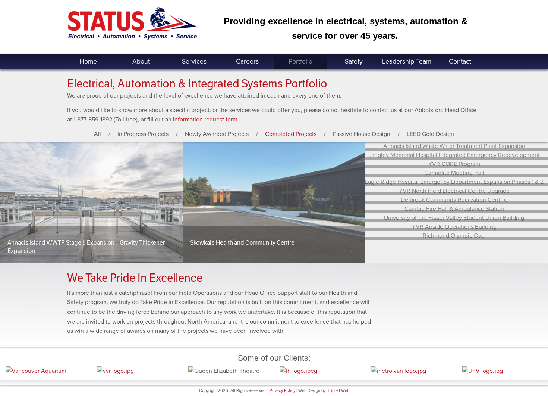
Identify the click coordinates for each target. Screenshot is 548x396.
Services (194, 61)
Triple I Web (338, 390)
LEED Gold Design (430, 134)
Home (88, 61)
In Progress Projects (143, 134)
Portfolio (300, 61)
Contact (460, 61)
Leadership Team (406, 61)
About (141, 61)
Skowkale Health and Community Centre (242, 243)
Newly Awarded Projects (217, 134)
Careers (247, 61)
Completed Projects (290, 134)
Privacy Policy (282, 390)
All (97, 134)
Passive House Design (361, 134)
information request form (205, 119)
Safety (354, 61)
